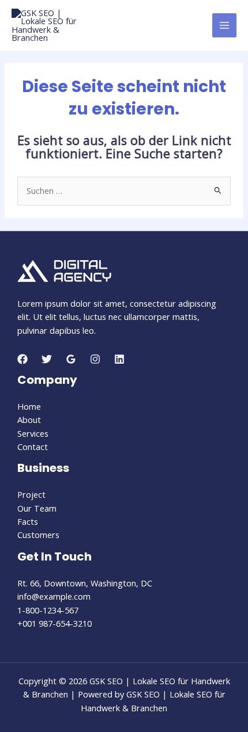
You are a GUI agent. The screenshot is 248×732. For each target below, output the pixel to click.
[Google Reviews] (71, 359)
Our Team (37, 508)
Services (32, 433)
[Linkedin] (119, 359)
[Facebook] (22, 359)
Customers (38, 534)
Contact (32, 446)
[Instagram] (95, 359)
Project (31, 494)
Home (29, 406)
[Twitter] (47, 359)
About (29, 419)
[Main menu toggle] (224, 25)
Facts (27, 521)
